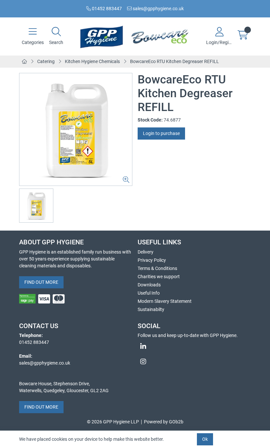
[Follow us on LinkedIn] (194, 346)
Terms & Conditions (157, 268)
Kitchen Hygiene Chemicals (92, 61)
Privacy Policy (152, 260)
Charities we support (159, 276)
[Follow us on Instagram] (194, 361)
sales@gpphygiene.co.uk (158, 8)
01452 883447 (106, 8)
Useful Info (149, 293)
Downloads (149, 284)
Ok (205, 439)
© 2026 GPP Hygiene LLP (113, 421)
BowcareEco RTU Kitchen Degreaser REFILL (174, 61)
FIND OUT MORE (41, 282)
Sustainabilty (151, 309)
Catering (46, 61)
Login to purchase (161, 133)
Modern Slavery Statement (165, 301)
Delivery (145, 252)
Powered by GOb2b (163, 421)
